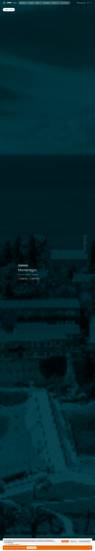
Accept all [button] (65, 541)
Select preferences (84, 541)
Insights (54, 3)
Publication (24, 265)
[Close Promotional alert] (90, 548)
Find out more (31, 547)
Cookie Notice (9, 542)
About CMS (64, 3)
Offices (37, 3)
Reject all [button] (73, 541)
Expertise (22, 3)
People (31, 3)
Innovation (46, 3)
